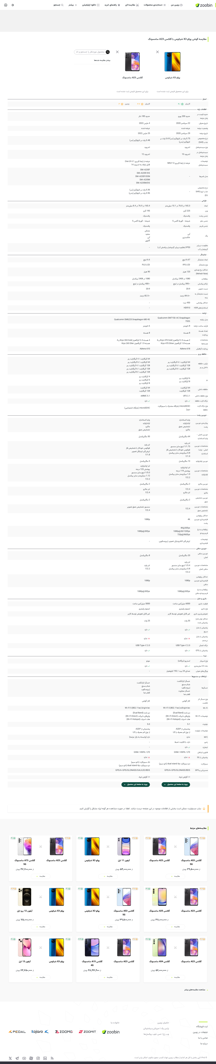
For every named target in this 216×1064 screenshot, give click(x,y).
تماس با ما (203, 1038)
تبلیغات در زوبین (200, 1032)
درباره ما (204, 1043)
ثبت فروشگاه (202, 1026)
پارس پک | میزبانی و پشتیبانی (156, 1028)
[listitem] (175, 858)
